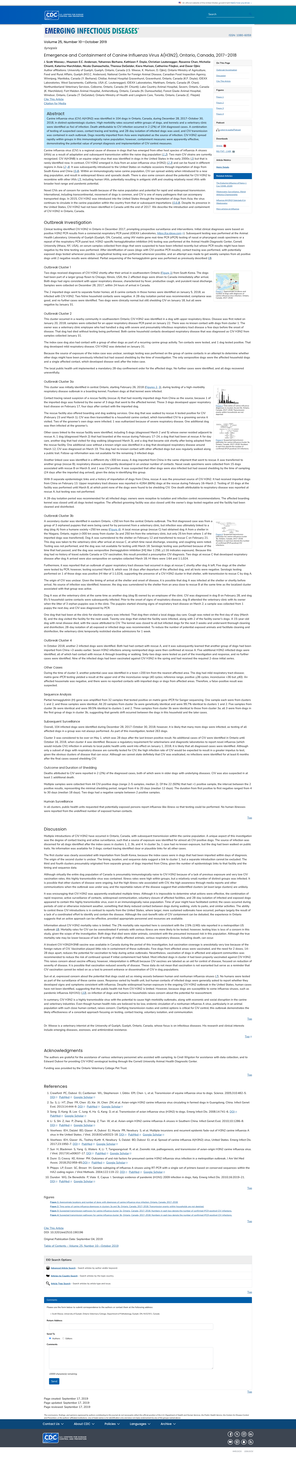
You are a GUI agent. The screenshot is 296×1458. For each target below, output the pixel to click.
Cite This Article (223, 81)
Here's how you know (240, 3)
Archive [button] (166, 1424)
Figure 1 (220, 97)
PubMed (65, 1097)
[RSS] (250, 1442)
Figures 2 (151, 387)
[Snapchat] (244, 1442)
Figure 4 (220, 114)
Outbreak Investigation (226, 70)
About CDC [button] (82, 1424)
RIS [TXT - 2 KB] (224, 151)
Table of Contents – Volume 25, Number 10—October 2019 (81, 1246)
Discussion (221, 75)
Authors (56, 1338)
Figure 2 (220, 102)
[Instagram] (244, 1434)
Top (249, 818)
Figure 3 (220, 108)
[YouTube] (230, 1442)
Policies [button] (110, 1424)
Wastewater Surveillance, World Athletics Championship (231, 193)
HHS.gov (237, 1451)
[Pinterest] (237, 1442)
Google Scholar (84, 1097)
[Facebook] (230, 1434)
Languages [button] (138, 1424)
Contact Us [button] (51, 1424)
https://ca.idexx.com (170, 233)
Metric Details (222, 167)
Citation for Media (55, 103)
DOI (54, 1097)
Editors (68, 1338)
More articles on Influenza (227, 209)
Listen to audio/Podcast (230, 129)
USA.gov (248, 1451)
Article (219, 145)
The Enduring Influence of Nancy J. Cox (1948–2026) (231, 185)
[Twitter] (237, 1434)
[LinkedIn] (250, 1434)
